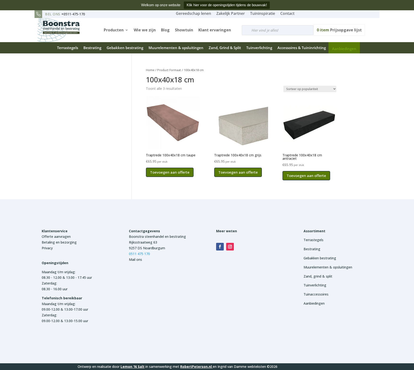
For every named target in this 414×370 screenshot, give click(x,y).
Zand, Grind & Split (225, 47)
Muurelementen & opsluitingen (176, 47)
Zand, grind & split (318, 276)
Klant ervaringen (214, 30)
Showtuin (184, 30)
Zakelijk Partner (230, 13)
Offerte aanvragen (56, 236)
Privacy (47, 248)
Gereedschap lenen (193, 13)
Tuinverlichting (259, 47)
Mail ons (135, 259)
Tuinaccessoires (316, 294)
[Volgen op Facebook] (220, 246)
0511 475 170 (139, 253)
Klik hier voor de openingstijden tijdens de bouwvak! (227, 5)
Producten (114, 30)
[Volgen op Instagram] (230, 246)
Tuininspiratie (262, 13)
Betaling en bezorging (59, 242)
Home (150, 70)
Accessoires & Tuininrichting (301, 47)
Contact (287, 13)
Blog (165, 30)
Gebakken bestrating (125, 47)
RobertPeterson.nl (196, 366)
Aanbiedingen (344, 48)
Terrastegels (67, 47)
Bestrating (92, 47)
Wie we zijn (145, 30)
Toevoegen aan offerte (170, 172)
